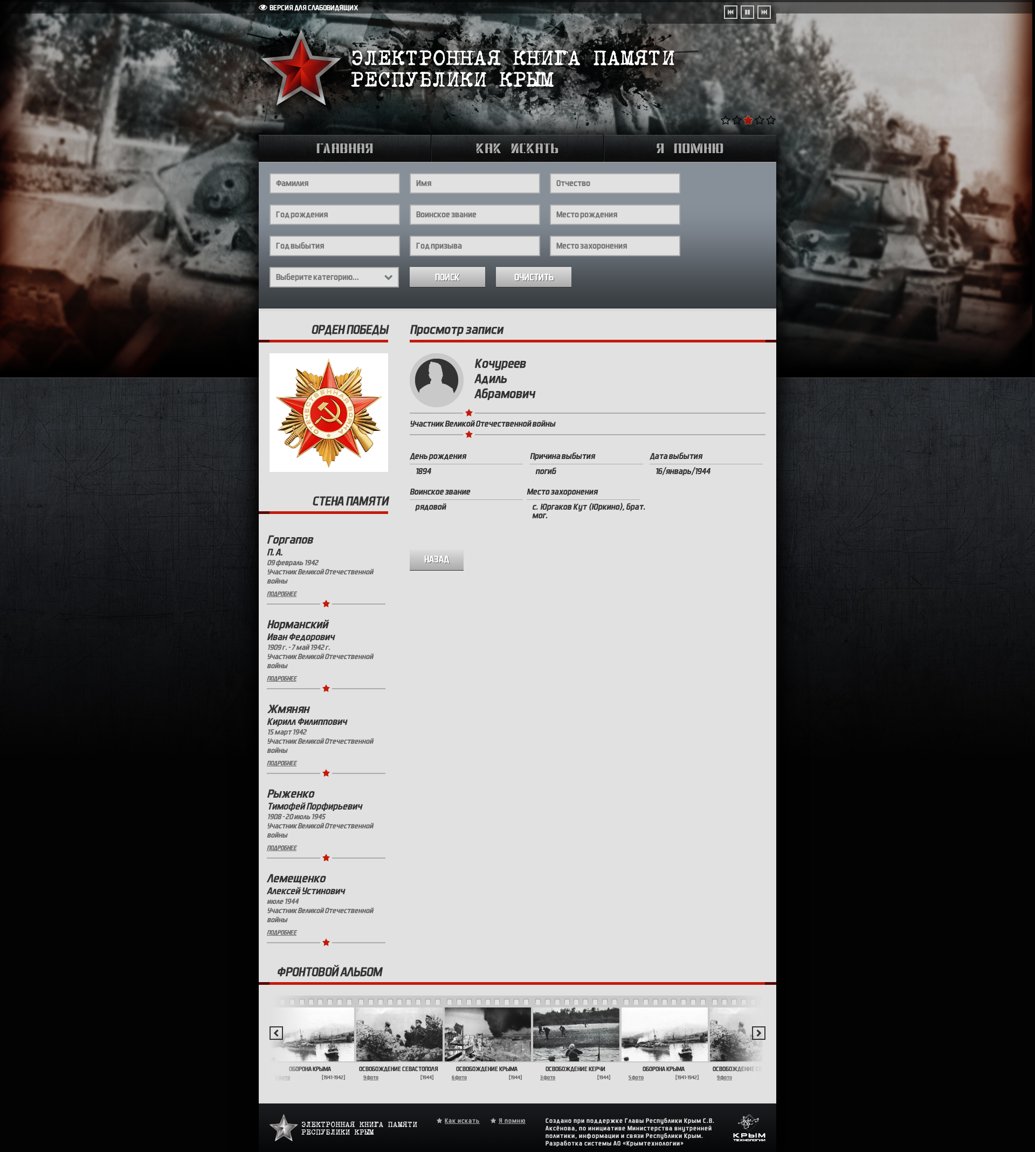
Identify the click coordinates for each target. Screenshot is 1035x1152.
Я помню (512, 1120)
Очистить (534, 277)
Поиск (447, 277)
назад (437, 559)
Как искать (462, 1120)
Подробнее (281, 594)
